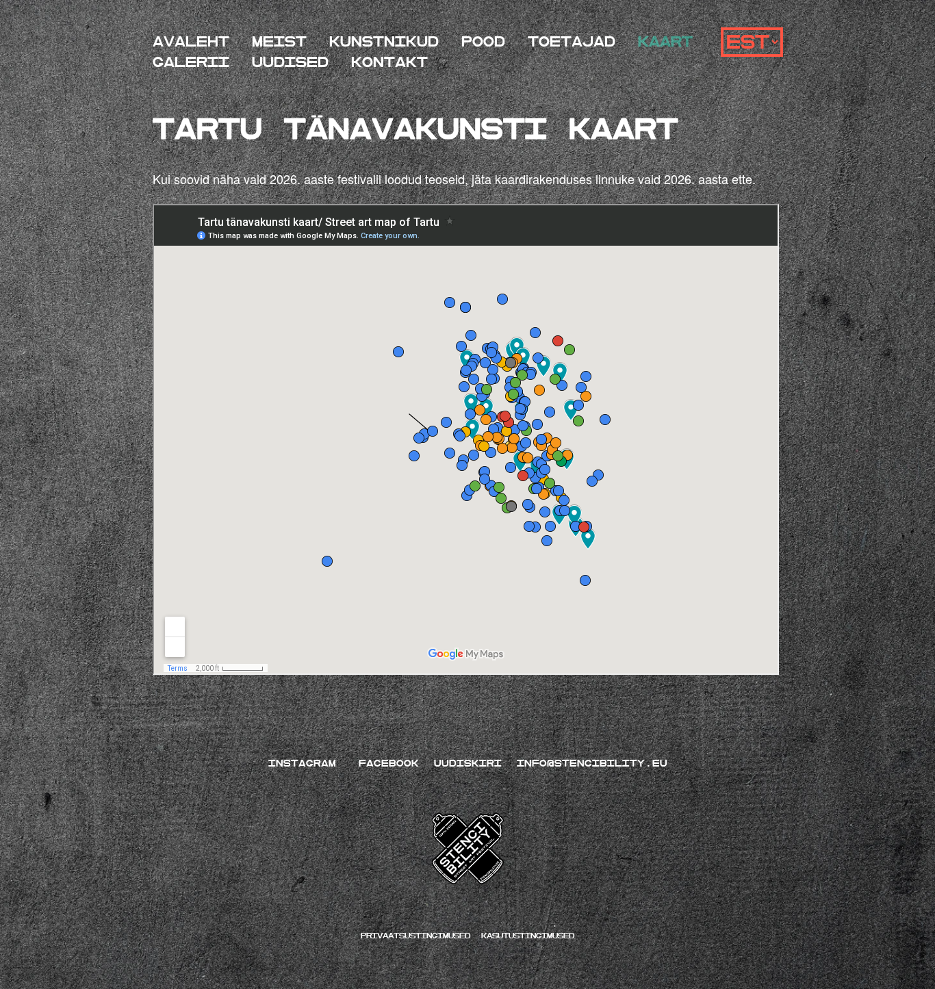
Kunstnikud (384, 42)
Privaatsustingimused (418, 936)
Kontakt (389, 62)
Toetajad (571, 42)
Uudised (290, 62)
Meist (279, 42)
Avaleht (191, 42)
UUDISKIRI (468, 763)
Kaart (665, 42)
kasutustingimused (527, 936)
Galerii (191, 62)
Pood (483, 42)
